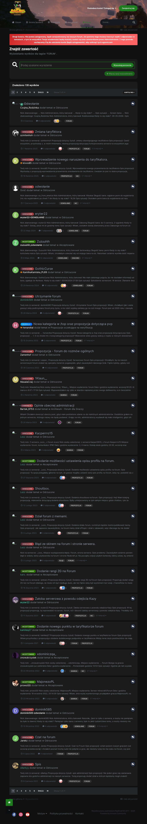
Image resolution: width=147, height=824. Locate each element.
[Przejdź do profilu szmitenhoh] (15, 133)
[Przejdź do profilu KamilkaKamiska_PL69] (15, 270)
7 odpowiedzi (47, 230)
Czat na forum (45, 737)
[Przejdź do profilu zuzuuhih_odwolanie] (15, 243)
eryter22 (41, 213)
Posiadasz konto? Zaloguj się (101, 8)
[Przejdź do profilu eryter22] (15, 600)
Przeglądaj (55, 22)
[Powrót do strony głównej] (9, 802)
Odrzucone (62, 107)
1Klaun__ (41, 378)
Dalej (41, 92)
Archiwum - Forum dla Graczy (67, 409)
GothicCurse (44, 268)
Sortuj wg (129, 92)
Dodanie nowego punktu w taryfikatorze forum (70, 626)
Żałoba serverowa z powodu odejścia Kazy (65, 598)
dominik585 (43, 709)
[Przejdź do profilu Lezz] (15, 434)
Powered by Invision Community (113, 813)
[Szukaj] (134, 22)
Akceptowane (66, 245)
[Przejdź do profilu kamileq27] (15, 628)
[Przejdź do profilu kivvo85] (15, 161)
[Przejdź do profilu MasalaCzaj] (15, 379)
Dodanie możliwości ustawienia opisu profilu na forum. (76, 461)
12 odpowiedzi (46, 258)
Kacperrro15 (44, 433)
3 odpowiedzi (49, 340)
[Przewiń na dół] (9, 810)
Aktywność (72, 22)
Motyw (41, 813)
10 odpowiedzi (51, 368)
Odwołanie (31, 103)
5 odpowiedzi (49, 148)
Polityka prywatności (61, 813)
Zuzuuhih (43, 241)
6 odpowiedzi (44, 121)
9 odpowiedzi (50, 477)
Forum (18, 22)
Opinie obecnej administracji (54, 405)
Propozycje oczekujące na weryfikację (72, 327)
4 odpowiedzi (48, 313)
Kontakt (79, 813)
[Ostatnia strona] (47, 92)
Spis (38, 764)
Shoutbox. (42, 488)
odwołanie (42, 186)
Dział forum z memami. (51, 516)
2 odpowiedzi (50, 176)
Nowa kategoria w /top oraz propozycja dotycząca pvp (73, 324)
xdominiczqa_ (46, 654)
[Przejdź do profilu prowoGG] (15, 683)
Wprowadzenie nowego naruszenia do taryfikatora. (71, 159)
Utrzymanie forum (48, 296)
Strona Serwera (35, 22)
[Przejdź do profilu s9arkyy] (15, 765)
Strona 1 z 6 (59, 92)
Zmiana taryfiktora (48, 131)
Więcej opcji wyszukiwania (120, 74)
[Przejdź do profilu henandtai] (15, 325)
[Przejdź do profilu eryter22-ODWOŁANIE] (15, 215)
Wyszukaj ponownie (122, 65)
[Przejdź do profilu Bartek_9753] (15, 407)
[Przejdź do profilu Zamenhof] (15, 352)
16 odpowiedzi (50, 285)
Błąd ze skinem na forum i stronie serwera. (65, 544)
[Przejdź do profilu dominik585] (15, 297)
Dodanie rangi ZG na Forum (56, 571)
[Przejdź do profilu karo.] (15, 572)
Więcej (88, 22)
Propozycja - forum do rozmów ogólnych (64, 351)
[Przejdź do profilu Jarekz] (15, 738)
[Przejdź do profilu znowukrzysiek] (15, 655)
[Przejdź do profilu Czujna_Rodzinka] (15, 105)
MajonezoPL (45, 681)
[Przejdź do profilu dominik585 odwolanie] (15, 711)
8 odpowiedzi (48, 560)
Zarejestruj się (128, 8)
